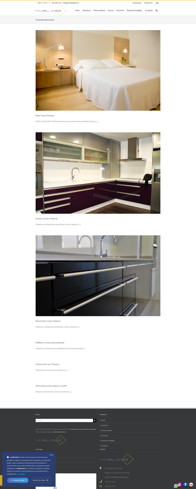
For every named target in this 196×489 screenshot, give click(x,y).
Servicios (104, 435)
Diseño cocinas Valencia (47, 218)
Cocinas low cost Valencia (47, 364)
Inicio (103, 420)
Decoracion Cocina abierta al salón (51, 386)
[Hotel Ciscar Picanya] (98, 70)
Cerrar (51, 455)
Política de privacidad (45, 460)
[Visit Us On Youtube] (191, 483)
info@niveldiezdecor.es (71, 3)
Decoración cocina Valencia (48, 321)
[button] (157, 10)
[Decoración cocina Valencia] (98, 275)
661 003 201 (56, 3)
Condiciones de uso (44, 455)
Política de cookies (44, 465)
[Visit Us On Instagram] (180, 483)
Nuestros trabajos (108, 440)
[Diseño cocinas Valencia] (98, 173)
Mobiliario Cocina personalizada (50, 342)
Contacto (104, 446)
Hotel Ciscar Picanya (45, 115)
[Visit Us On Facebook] (185, 483)
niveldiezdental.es (59, 432)
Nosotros (104, 425)
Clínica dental (106, 430)
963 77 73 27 (42, 3)
